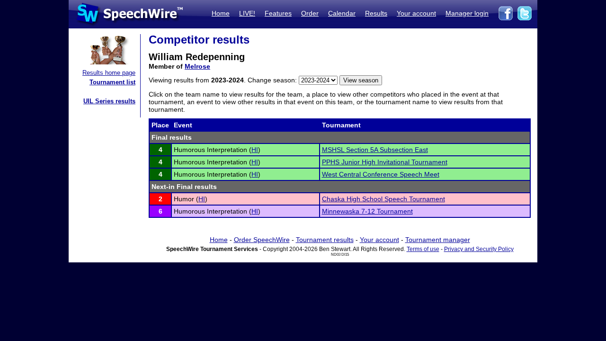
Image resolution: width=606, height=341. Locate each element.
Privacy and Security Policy (479, 249)
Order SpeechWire (262, 239)
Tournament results (325, 239)
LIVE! (247, 13)
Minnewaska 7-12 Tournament (367, 211)
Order (310, 13)
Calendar (342, 13)
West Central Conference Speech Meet (380, 174)
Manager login (467, 13)
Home (221, 13)
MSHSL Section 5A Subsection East (375, 149)
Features (278, 13)
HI (254, 149)
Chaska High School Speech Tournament (383, 199)
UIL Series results (109, 101)
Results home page (108, 72)
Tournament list (112, 82)
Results (376, 13)
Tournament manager (437, 239)
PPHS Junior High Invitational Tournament (384, 162)
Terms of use (423, 249)
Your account (416, 13)
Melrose (197, 66)
